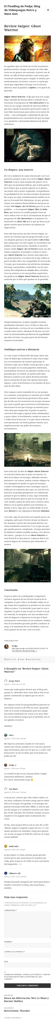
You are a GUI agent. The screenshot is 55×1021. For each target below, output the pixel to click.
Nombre (8, 942)
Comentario (10, 910)
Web (6, 962)
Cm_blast (13, 789)
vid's (11, 735)
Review (37, 659)
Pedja (22, 659)
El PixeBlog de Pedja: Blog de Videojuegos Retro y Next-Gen (22, 10)
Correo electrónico (14, 952)
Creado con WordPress (12, 1018)
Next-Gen (31, 659)
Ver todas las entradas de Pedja (23, 651)
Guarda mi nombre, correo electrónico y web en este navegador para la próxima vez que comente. (27, 976)
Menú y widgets (48, 12)
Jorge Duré (14, 681)
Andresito (14, 846)
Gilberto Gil (14, 873)
